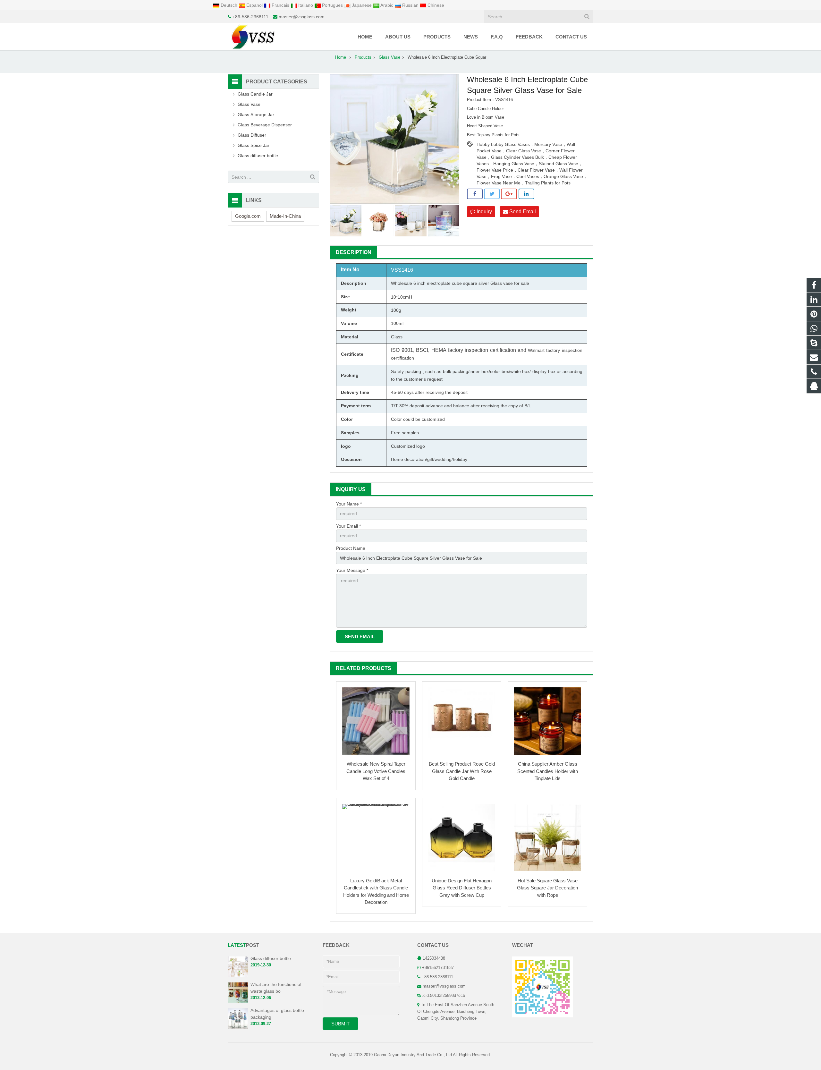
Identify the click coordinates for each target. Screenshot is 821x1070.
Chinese (435, 5)
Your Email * (348, 526)
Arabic (386, 5)
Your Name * (349, 503)
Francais (280, 5)
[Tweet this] (492, 194)
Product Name (350, 548)
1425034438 (434, 958)
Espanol (254, 5)
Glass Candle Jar (255, 94)
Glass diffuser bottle (258, 155)
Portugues (332, 5)
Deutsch (229, 5)
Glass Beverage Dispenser (265, 124)
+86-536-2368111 (250, 16)
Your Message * (352, 570)
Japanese (362, 5)
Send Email (522, 211)
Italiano (305, 5)
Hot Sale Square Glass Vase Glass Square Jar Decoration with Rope (547, 888)
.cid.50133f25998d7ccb (443, 995)
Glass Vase (389, 57)
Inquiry (483, 211)
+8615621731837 (438, 967)
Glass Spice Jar (253, 145)
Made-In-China (285, 216)
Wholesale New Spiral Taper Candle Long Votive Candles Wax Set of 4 (375, 771)
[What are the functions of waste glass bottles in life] (238, 1001)
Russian (410, 5)
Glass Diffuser (252, 135)
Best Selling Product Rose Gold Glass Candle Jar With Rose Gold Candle (462, 771)
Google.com (248, 216)
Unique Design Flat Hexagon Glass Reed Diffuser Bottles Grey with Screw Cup (462, 888)
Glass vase (501, 283)
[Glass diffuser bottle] (238, 975)
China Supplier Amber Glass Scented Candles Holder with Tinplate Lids (547, 771)
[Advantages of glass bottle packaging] (238, 1027)
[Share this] (475, 194)
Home (340, 57)
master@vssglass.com (302, 16)
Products (363, 57)
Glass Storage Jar (256, 114)
